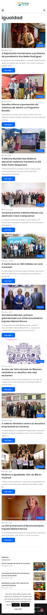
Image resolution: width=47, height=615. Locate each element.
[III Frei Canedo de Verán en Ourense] (39, 566)
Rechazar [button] (25, 605)
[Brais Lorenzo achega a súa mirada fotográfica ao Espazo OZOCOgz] (39, 596)
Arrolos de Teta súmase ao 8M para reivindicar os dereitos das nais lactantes (22, 372)
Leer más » (8, 70)
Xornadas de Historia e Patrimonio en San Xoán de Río (16, 574)
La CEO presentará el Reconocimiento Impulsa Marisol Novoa (23, 527)
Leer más (18, 609)
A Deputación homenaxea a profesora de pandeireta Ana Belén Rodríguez (23, 55)
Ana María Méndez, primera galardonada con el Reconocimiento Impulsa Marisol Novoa (22, 318)
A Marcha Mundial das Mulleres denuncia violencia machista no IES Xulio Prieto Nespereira (21, 161)
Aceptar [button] (15, 605)
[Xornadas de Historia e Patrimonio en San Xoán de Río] (39, 576)
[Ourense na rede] (23, 4)
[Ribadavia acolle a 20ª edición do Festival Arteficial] (39, 586)
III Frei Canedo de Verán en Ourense (16, 563)
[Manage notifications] (42, 610)
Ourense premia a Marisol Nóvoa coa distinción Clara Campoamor (22, 214)
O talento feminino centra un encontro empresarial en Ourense (23, 425)
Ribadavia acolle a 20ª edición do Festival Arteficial (15, 584)
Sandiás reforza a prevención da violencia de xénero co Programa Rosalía (20, 107)
